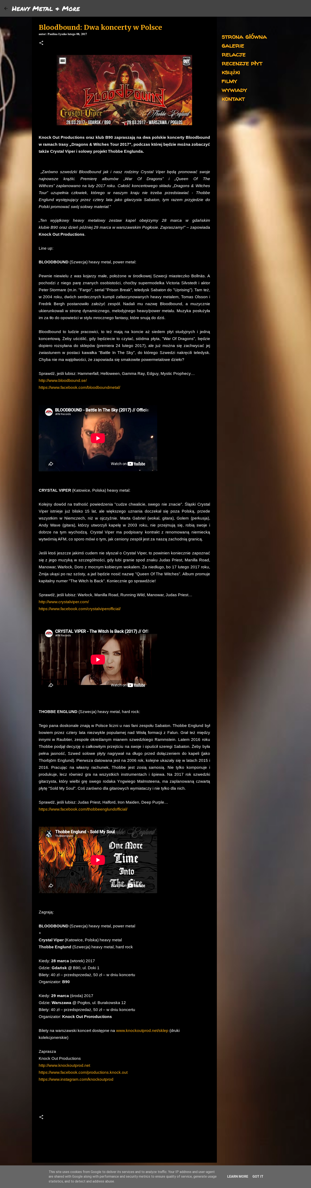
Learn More (237, 1176)
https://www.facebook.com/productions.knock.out (83, 1072)
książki (231, 71)
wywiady (234, 89)
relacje (234, 54)
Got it (257, 1176)
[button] (41, 43)
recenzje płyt (242, 63)
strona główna (244, 36)
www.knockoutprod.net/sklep (142, 1030)
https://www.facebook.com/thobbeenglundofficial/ (83, 809)
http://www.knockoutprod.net (64, 1065)
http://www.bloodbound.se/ (63, 380)
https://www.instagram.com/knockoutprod (76, 1079)
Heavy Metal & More (46, 8)
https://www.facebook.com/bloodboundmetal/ (79, 387)
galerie (233, 45)
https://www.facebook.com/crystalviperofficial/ (80, 609)
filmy (229, 80)
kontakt (233, 98)
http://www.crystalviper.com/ (64, 602)
